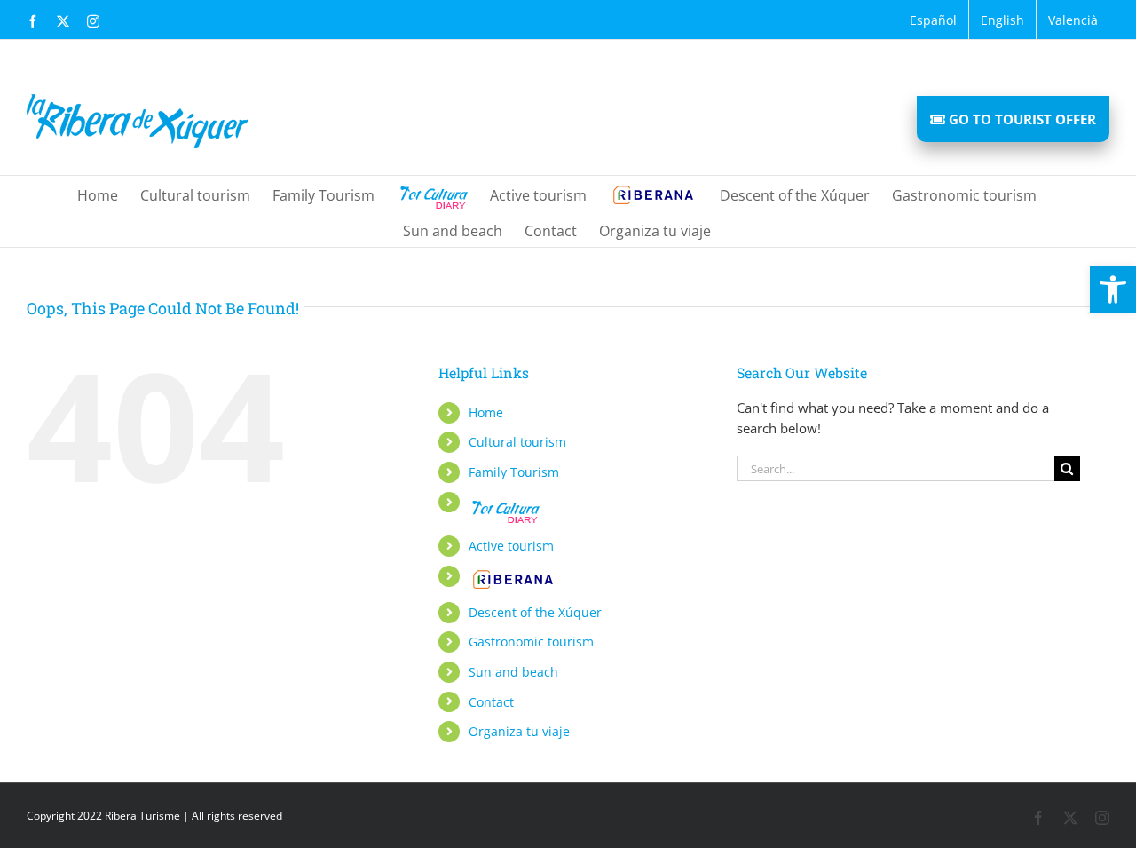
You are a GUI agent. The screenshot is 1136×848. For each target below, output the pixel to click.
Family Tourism (514, 472)
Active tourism (511, 545)
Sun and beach (513, 671)
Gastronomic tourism (531, 641)
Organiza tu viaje (519, 731)
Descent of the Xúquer (535, 612)
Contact (491, 701)
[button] (1113, 289)
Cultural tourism (517, 441)
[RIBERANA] (653, 193)
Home (486, 412)
